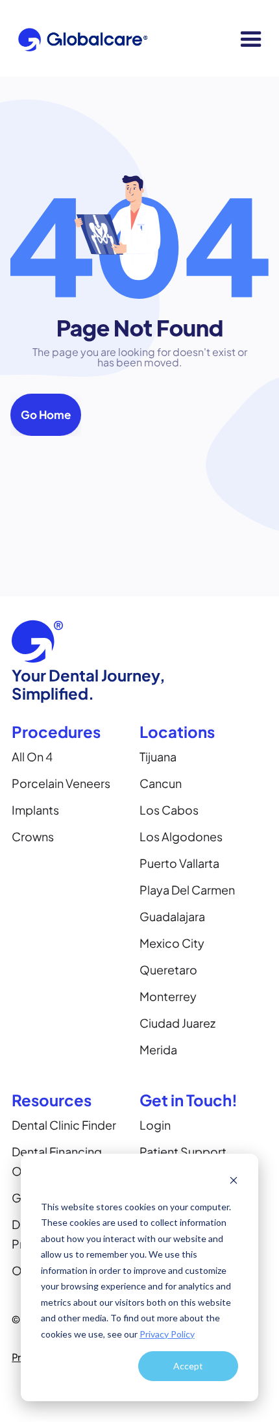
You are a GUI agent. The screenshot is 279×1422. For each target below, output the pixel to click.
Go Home (46, 414)
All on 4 (32, 756)
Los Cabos (169, 809)
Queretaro (168, 969)
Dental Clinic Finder (64, 1124)
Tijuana (158, 756)
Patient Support (183, 1151)
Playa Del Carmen (187, 889)
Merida (158, 1049)
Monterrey (168, 996)
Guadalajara (172, 916)
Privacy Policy (167, 1333)
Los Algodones (181, 836)
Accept (188, 1365)
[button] (251, 39)
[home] (80, 39)
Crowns (33, 836)
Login (155, 1124)
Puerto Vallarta (179, 863)
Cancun (161, 783)
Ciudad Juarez (177, 1022)
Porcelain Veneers (61, 783)
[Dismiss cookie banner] (233, 1182)
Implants (35, 809)
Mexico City (172, 942)
